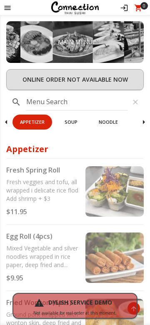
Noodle (108, 122)
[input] (77, 102)
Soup (71, 122)
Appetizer (32, 122)
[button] (75, 7)
